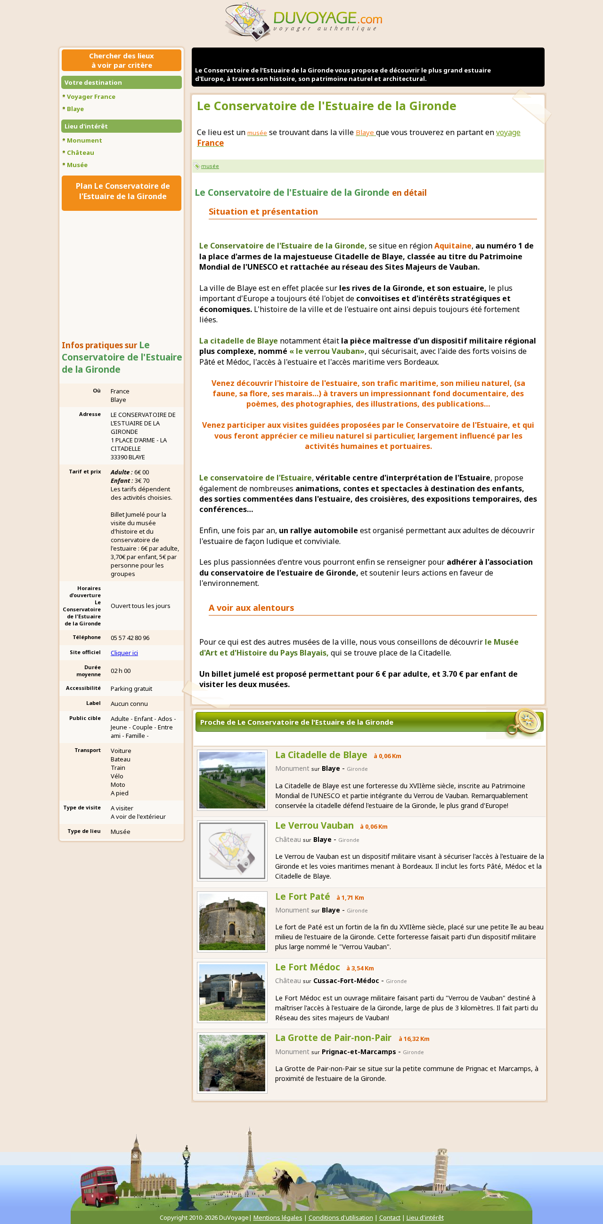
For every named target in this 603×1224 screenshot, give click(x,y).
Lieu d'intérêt (86, 126)
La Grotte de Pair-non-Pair (334, 1038)
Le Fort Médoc (307, 967)
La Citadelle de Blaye (321, 755)
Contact (389, 1217)
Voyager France (91, 96)
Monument (84, 140)
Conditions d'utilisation (341, 1217)
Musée (77, 164)
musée (210, 165)
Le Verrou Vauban (314, 825)
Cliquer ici (124, 652)
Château (80, 152)
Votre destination (93, 82)
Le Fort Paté (302, 896)
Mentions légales (277, 1217)
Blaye (75, 108)
